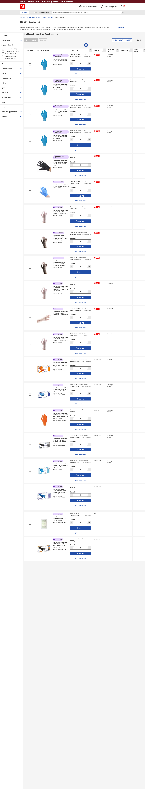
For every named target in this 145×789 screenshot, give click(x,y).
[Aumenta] (89, 63)
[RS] (22, 6)
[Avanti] (143, 40)
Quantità (73, 60)
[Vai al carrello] (122, 7)
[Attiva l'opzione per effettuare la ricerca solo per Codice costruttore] (50, 12)
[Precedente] (135, 40)
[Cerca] (123, 12)
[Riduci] (72, 63)
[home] (20, 17)
